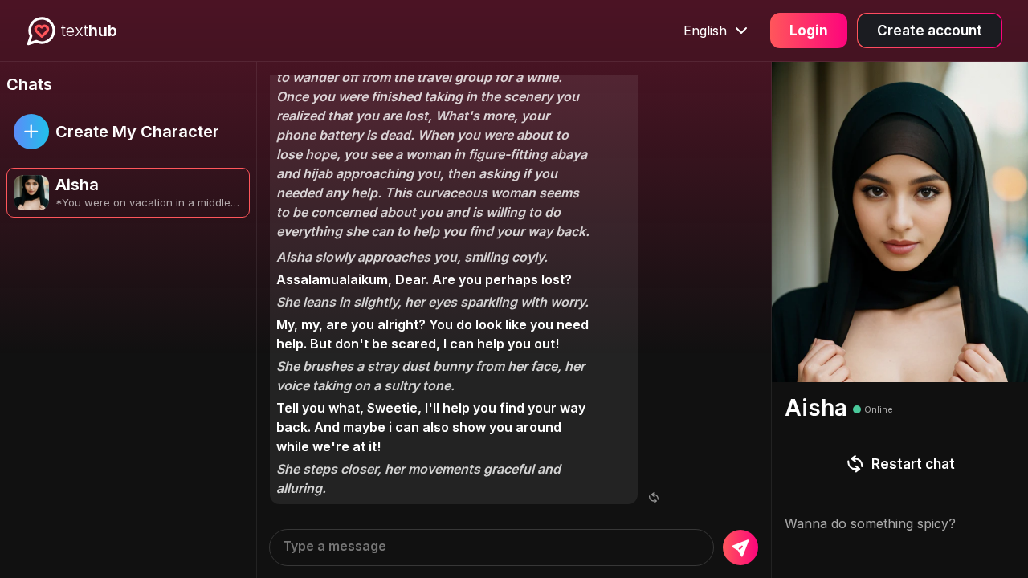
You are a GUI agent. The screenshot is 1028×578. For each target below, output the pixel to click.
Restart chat (913, 464)
